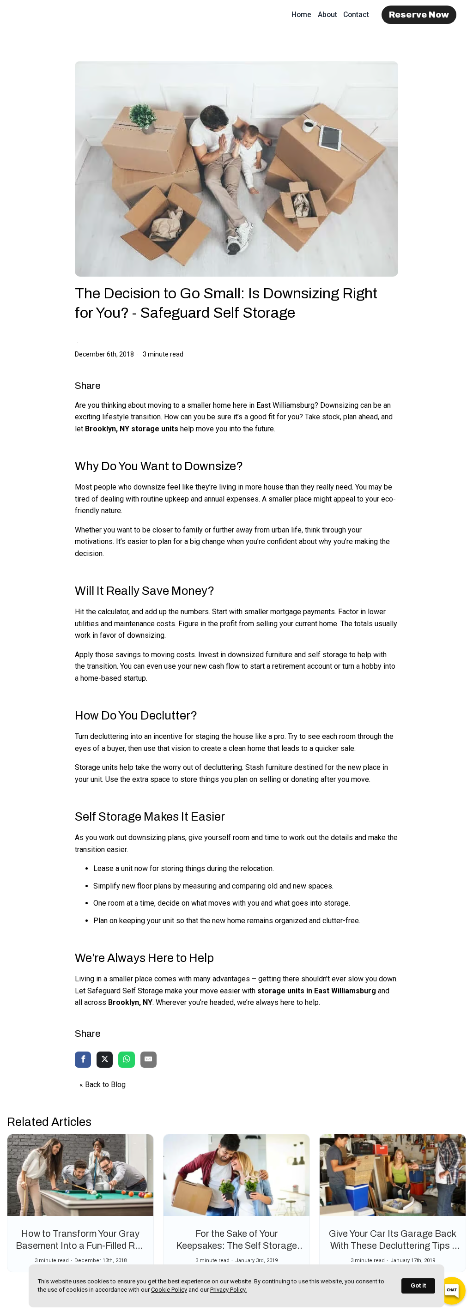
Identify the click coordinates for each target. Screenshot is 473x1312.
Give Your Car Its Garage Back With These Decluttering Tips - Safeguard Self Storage (392, 1245)
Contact (356, 14)
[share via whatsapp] (126, 1060)
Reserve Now (419, 14)
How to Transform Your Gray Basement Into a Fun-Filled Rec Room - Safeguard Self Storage (80, 1245)
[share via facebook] (83, 1060)
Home (301, 14)
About (327, 14)
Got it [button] (418, 1285)
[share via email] (148, 1060)
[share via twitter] (105, 1060)
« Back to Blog (102, 1084)
